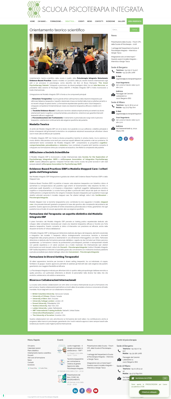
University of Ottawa (41, 296)
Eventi (81, 21)
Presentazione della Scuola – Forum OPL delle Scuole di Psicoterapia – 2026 (100, 348)
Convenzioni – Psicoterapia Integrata (84, 252)
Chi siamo (42, 21)
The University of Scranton (43, 315)
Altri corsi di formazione (36, 358)
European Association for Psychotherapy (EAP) (63, 164)
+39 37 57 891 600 (129, 107)
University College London (43, 301)
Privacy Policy (33, 368)
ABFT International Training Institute (47, 310)
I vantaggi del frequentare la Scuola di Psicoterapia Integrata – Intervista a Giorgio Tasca (125, 50)
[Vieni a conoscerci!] (85, 9)
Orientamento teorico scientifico (39, 353)
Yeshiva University (40, 306)
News (89, 21)
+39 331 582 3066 (128, 73)
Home (32, 21)
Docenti (30, 355)
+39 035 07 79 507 (131, 70)
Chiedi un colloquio (149, 392)
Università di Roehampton (43, 313)
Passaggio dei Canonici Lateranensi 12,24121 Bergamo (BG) (124, 96)
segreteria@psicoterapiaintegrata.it (128, 79)
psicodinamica (51, 145)
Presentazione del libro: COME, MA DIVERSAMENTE (73, 377)
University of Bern (40, 299)
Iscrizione (110, 21)
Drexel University (40, 303)
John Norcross (99, 85)
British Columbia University (43, 294)
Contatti (99, 21)
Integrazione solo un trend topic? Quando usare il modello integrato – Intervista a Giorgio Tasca (124, 59)
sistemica (64, 145)
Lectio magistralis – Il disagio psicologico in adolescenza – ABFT (75, 348)
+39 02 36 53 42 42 (131, 105)
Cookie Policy (43, 368)
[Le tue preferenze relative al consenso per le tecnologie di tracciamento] (3, 395)
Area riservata (134, 21)
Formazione (55, 21)
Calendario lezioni (34, 348)
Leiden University (40, 308)
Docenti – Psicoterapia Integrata (73, 247)
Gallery (121, 21)
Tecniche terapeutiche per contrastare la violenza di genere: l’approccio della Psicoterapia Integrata (75, 363)
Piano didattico (33, 351)
